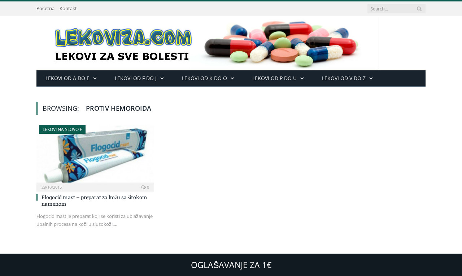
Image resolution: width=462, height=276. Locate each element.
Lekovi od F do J (136, 78)
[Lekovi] (207, 41)
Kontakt (68, 8)
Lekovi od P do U (274, 78)
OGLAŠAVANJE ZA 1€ (231, 265)
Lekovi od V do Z (344, 78)
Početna (45, 8)
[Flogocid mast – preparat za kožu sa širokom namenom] (95, 156)
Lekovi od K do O (204, 78)
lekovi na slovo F (62, 129)
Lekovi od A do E (67, 78)
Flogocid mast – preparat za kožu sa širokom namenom (94, 200)
